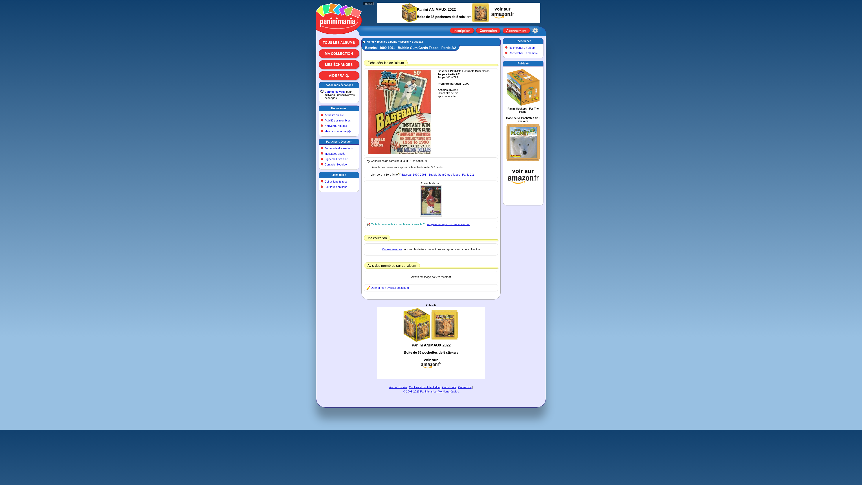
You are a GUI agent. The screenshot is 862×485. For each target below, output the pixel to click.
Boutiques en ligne (336, 187)
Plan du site (449, 387)
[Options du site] (535, 31)
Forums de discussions (339, 148)
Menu (370, 41)
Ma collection (339, 53)
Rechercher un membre (523, 53)
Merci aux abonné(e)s (338, 131)
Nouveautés (339, 108)
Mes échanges (339, 64)
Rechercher (523, 41)
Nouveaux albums (336, 126)
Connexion (488, 31)
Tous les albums (339, 42)
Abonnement (516, 31)
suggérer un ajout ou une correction (448, 224)
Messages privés (335, 153)
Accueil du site (398, 387)
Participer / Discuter (339, 141)
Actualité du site (334, 115)
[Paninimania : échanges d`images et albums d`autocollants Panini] (339, 29)
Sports (404, 41)
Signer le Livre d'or (336, 159)
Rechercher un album (522, 47)
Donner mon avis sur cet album (390, 287)
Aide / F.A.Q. (339, 75)
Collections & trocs (336, 181)
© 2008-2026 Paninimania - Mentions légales (431, 391)
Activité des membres (338, 120)
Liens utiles (339, 174)
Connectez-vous (335, 91)
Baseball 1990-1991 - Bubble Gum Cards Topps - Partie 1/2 (437, 174)
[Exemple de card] (431, 215)
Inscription (461, 31)
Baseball (417, 41)
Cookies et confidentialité (424, 387)
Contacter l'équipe (336, 164)
